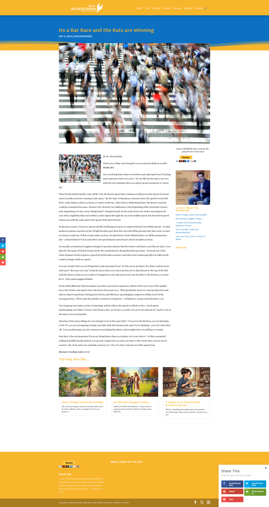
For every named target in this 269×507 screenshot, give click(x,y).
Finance (166, 8)
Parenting (188, 8)
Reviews (199, 8)
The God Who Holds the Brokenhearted (187, 231)
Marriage (177, 8)
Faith (147, 8)
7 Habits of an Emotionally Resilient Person (188, 224)
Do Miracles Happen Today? (189, 219)
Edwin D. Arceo (75, 503)
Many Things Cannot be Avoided (191, 215)
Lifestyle (156, 8)
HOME (139, 8)
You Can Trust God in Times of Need (190, 238)
